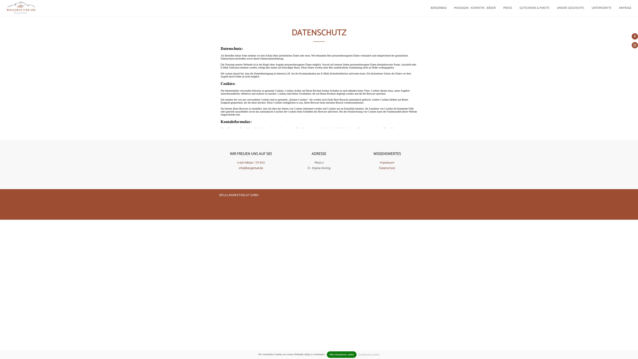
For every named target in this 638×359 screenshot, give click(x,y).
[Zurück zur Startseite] (21, 8)
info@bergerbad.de (251, 168)
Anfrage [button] (625, 7)
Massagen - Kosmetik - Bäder (475, 7)
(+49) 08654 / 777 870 (251, 162)
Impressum (387, 162)
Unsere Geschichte (570, 7)
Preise (507, 7)
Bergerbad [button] (439, 7)
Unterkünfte (601, 7)
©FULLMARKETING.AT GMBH (239, 195)
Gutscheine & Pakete (534, 7)
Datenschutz (387, 168)
